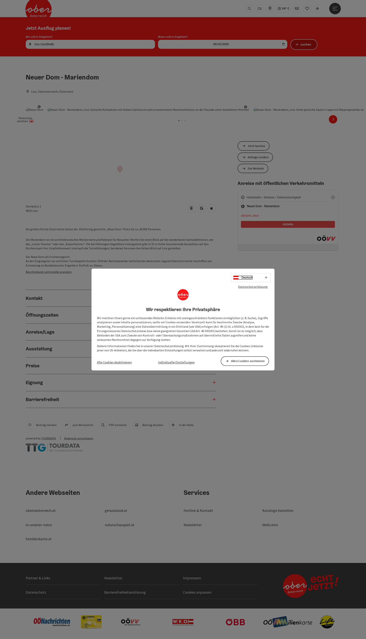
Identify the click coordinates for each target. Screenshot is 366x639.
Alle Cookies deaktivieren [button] (114, 362)
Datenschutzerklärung (253, 287)
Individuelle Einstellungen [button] (176, 362)
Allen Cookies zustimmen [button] (248, 361)
